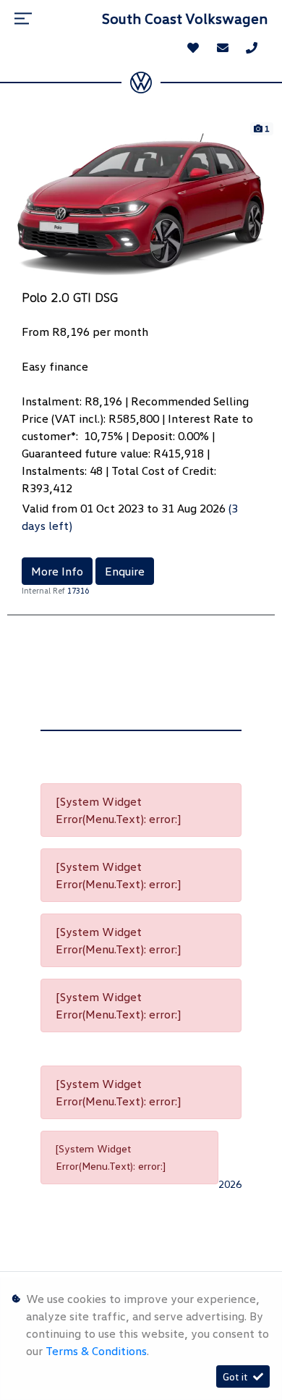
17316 (78, 590)
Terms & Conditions (96, 1351)
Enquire (125, 571)
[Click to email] (222, 48)
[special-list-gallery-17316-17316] (141, 203)
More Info (57, 571)
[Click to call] (251, 48)
